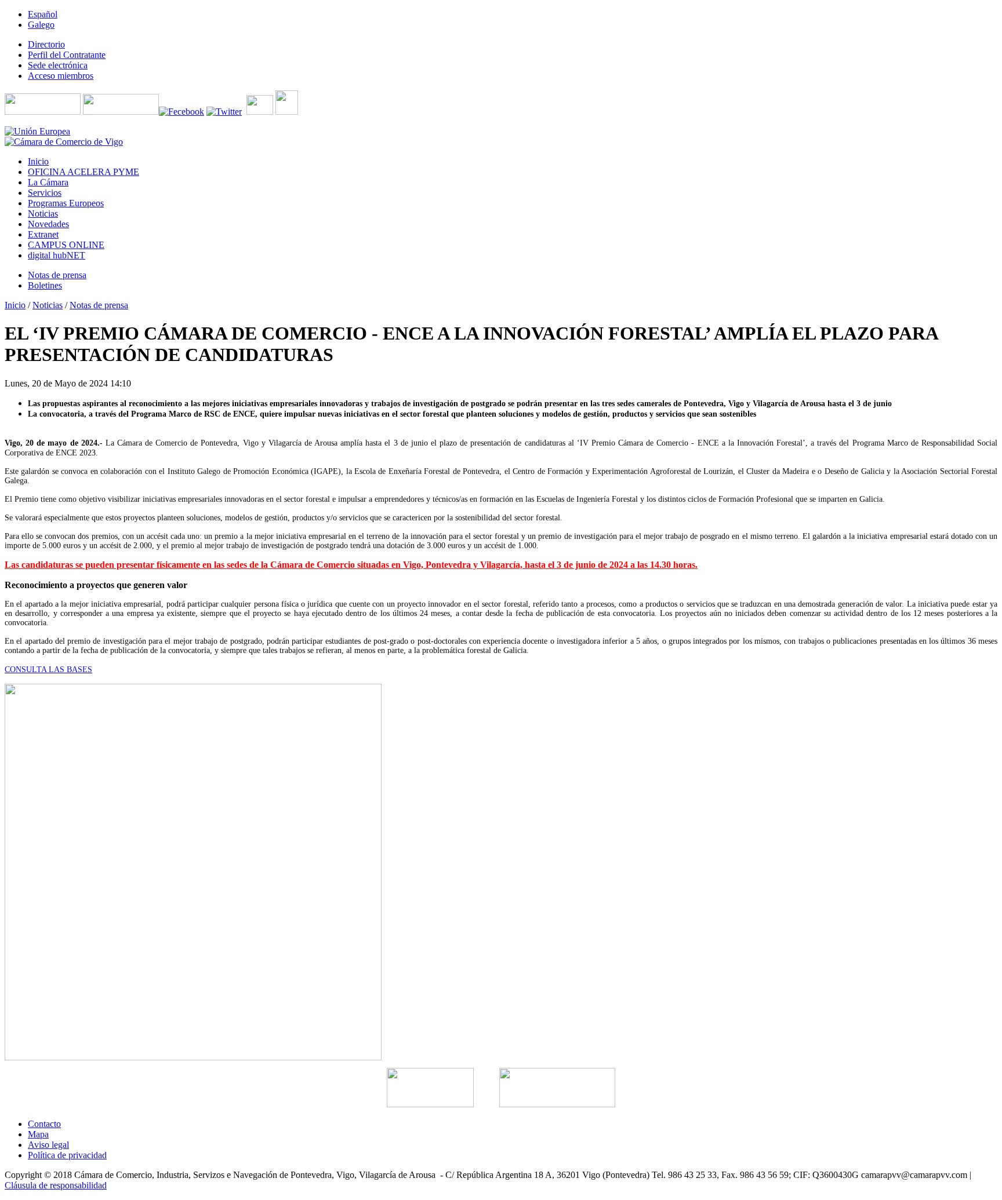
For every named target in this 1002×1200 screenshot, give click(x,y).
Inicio (15, 305)
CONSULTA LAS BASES (48, 669)
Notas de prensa (99, 305)
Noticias (47, 305)
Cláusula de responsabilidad (56, 1185)
